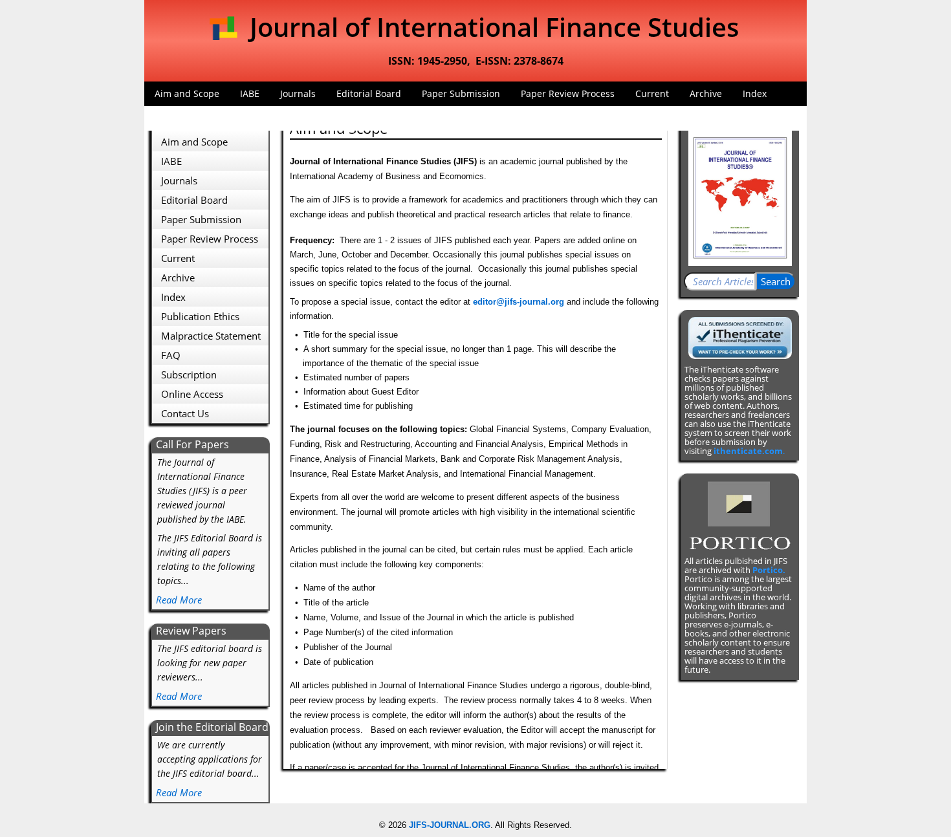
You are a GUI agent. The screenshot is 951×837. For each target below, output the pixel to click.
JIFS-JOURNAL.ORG (449, 825)
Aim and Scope (187, 93)
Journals (298, 93)
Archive (706, 93)
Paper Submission (461, 93)
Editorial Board (368, 93)
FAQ (163, 118)
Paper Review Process (568, 93)
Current (652, 93)
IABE (249, 93)
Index (755, 93)
